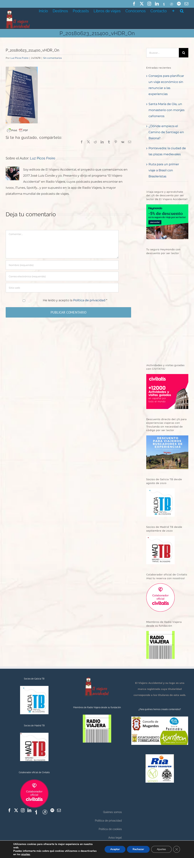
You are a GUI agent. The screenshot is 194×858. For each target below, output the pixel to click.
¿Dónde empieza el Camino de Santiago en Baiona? (166, 132)
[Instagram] (23, 810)
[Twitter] (16, 810)
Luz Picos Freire (19, 57)
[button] (182, 10)
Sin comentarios (52, 57)
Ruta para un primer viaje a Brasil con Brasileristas (164, 170)
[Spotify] (52, 810)
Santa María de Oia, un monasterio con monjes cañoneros (167, 110)
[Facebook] (9, 810)
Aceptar (115, 849)
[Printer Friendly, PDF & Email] (17, 130)
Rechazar (138, 849)
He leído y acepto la (75, 300)
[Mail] (59, 810)
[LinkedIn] (29, 810)
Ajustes (161, 849)
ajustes (25, 854)
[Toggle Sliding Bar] (173, 10)
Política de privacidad (89, 300)
